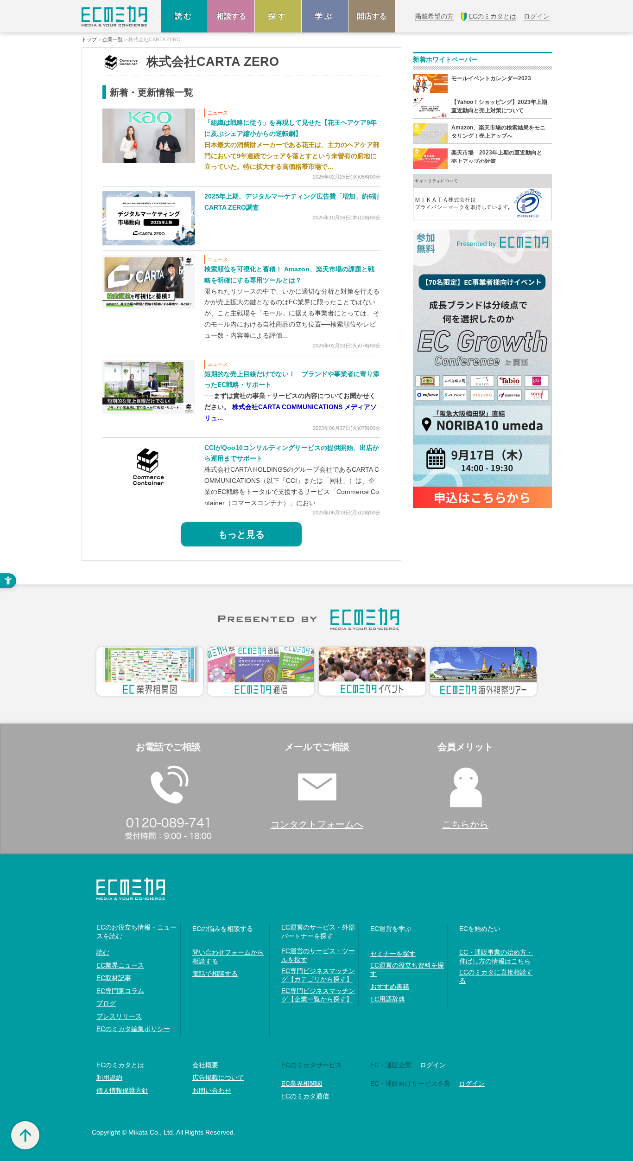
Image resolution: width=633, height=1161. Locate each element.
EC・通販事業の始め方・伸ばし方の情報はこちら (496, 956)
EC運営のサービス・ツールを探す (318, 955)
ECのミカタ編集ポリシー (133, 1029)
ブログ (106, 1003)
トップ (89, 39)
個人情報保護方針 (122, 1090)
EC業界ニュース (120, 965)
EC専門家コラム (120, 990)
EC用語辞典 (387, 999)
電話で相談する (215, 973)
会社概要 (205, 1065)
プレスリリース (119, 1016)
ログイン (433, 1065)
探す (278, 16)
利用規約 (109, 1077)
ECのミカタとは (120, 1065)
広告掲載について (218, 1077)
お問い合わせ (211, 1090)
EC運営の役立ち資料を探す (407, 969)
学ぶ (325, 16)
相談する (231, 16)
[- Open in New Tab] (148, 135)
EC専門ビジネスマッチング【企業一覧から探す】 (318, 995)
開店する (371, 16)
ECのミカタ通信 (305, 1096)
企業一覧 (112, 39)
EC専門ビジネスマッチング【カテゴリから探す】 (318, 975)
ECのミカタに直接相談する (496, 976)
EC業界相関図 (302, 1083)
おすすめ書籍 (389, 986)
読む (184, 16)
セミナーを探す (393, 953)
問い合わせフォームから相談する (228, 956)
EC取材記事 (113, 977)
